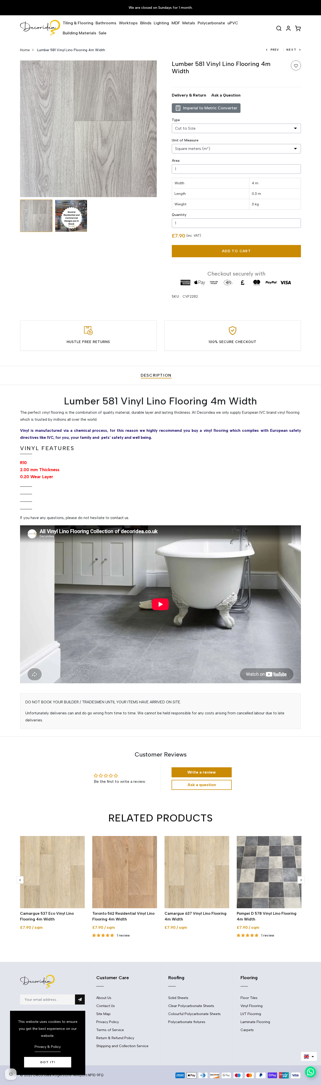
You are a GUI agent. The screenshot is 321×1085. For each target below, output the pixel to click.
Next (291, 49)
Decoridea (42, 1075)
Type (176, 120)
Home (25, 50)
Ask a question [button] (201, 784)
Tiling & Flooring (78, 23)
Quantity (179, 215)
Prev (275, 49)
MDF (176, 23)
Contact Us (105, 1006)
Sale (102, 33)
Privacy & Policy (48, 1047)
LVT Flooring (250, 1014)
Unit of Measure (185, 140)
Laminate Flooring (255, 1022)
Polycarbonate (211, 23)
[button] (309, 1056)
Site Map (103, 1014)
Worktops (128, 23)
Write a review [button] (201, 772)
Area (176, 160)
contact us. (119, 518)
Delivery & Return (189, 95)
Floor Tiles (249, 998)
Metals (188, 23)
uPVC (232, 23)
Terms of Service (110, 1030)
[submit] (80, 999)
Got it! (47, 1062)
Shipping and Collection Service (122, 1046)
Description (156, 375)
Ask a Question (225, 95)
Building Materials (79, 33)
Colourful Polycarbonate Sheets (194, 1014)
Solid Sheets (178, 998)
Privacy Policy (107, 1022)
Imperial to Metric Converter (210, 108)
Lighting (161, 23)
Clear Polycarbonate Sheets (191, 1006)
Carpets (247, 1030)
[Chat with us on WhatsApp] (310, 1071)
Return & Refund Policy (115, 1038)
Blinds (145, 23)
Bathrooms (106, 23)
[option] (88, 128)
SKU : (177, 296)
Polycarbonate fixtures (186, 1022)
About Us (103, 998)
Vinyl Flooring (251, 1006)
